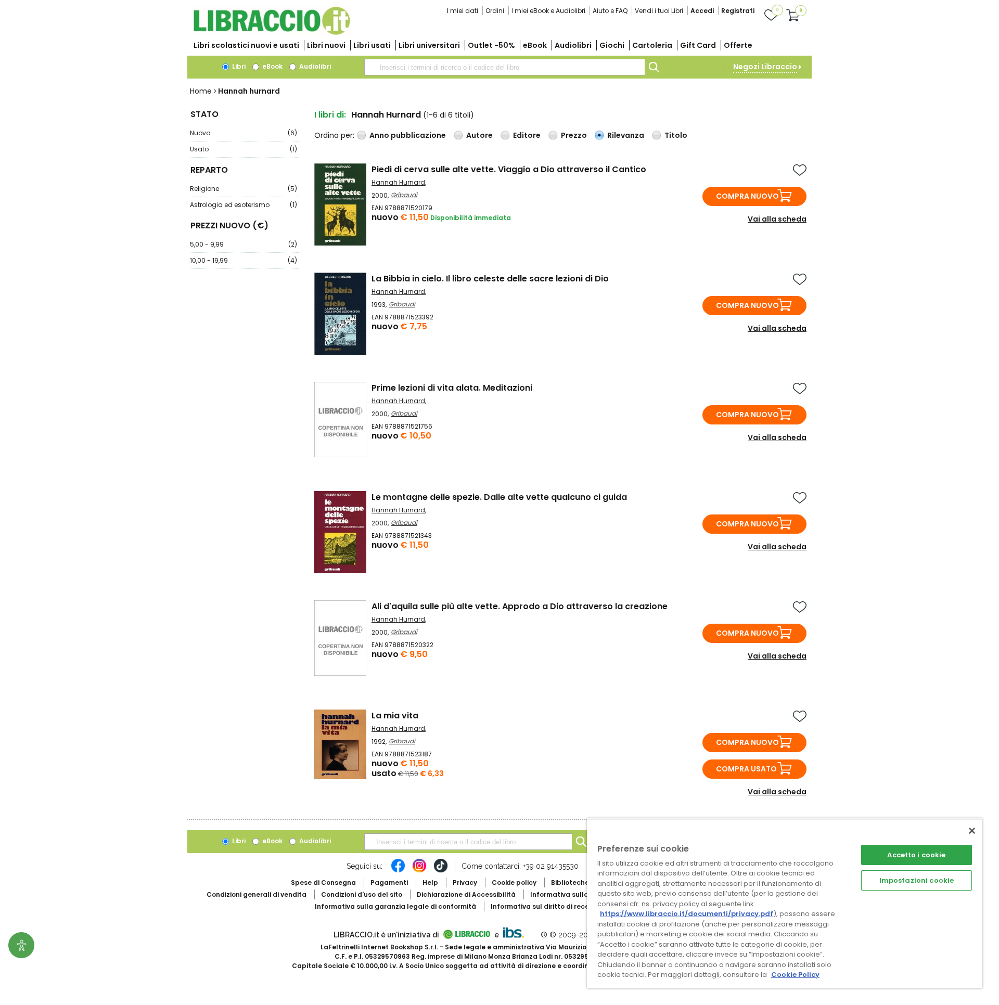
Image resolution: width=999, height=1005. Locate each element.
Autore (479, 135)
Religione (243, 188)
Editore (527, 135)
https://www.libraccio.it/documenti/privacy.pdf (686, 914)
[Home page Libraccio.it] (272, 32)
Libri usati (372, 45)
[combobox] (504, 67)
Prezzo (574, 135)
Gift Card (698, 45)
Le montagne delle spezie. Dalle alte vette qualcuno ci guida (499, 497)
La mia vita (395, 715)
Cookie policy (514, 882)
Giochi (611, 45)
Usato (243, 149)
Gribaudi (404, 194)
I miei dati (462, 10)
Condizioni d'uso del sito (361, 894)
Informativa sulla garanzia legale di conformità (395, 906)
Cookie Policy (795, 975)
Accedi (702, 10)
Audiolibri (573, 45)
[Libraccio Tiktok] (440, 870)
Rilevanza (625, 135)
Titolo (675, 135)
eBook (535, 45)
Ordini (494, 10)
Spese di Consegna (323, 882)
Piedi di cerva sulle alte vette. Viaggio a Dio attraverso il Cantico (509, 169)
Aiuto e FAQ (610, 10)
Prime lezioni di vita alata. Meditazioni (452, 388)
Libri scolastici (246, 45)
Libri (238, 66)
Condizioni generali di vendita (256, 894)
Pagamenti (389, 882)
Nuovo (243, 132)
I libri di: (330, 115)
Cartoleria (652, 45)
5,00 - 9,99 (243, 244)
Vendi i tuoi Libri (659, 10)
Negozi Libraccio (765, 66)
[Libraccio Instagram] (419, 870)
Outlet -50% (491, 45)
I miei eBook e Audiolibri (548, 10)
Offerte (738, 45)
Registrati (737, 10)
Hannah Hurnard (398, 182)
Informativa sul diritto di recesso (545, 906)
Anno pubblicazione (407, 135)
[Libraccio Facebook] (398, 870)
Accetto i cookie (916, 855)
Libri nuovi (326, 45)
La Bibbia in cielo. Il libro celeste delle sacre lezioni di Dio (490, 279)
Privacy (465, 882)
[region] (784, 903)
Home (201, 91)
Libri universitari (429, 45)
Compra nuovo (747, 196)
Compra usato (746, 769)
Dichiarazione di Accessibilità (466, 894)
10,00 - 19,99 (243, 260)
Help (430, 882)
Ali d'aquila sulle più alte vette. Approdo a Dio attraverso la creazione (520, 606)
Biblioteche (570, 882)
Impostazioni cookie (916, 880)
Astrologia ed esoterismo (243, 204)
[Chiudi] (972, 831)
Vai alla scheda (777, 219)
